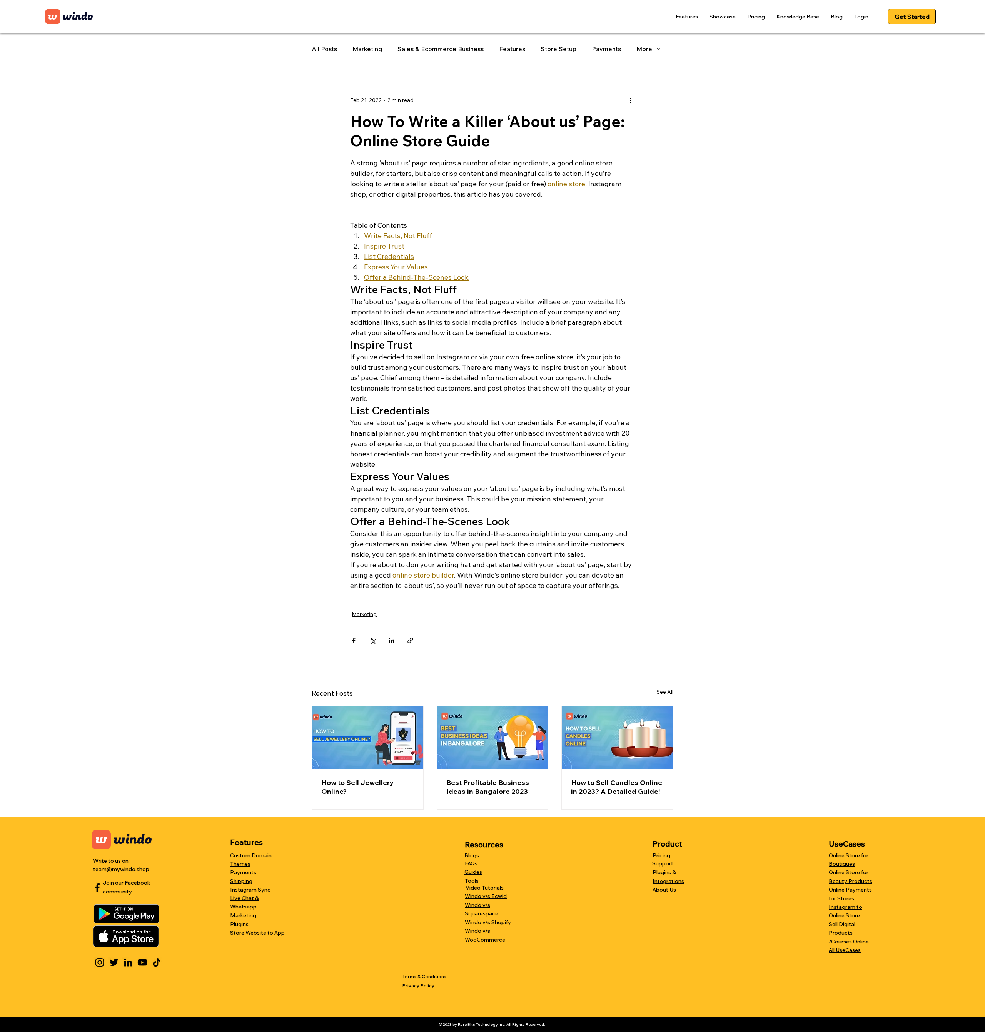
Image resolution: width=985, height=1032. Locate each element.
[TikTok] (156, 962)
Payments (606, 49)
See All (664, 691)
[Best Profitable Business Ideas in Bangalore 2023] (492, 737)
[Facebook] (97, 887)
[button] (687, 16)
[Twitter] (114, 962)
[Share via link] (410, 640)
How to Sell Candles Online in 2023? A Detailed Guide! (616, 787)
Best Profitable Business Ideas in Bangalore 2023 (487, 787)
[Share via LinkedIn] (391, 640)
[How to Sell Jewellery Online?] (367, 737)
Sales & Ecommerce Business (440, 49)
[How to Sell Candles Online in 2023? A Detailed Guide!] (617, 737)
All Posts (324, 49)
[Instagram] (99, 962)
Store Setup (558, 49)
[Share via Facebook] (353, 640)
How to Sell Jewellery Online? (357, 787)
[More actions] (630, 100)
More (644, 49)
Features (512, 49)
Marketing (367, 49)
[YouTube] (142, 962)
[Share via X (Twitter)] (372, 640)
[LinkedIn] (128, 962)
